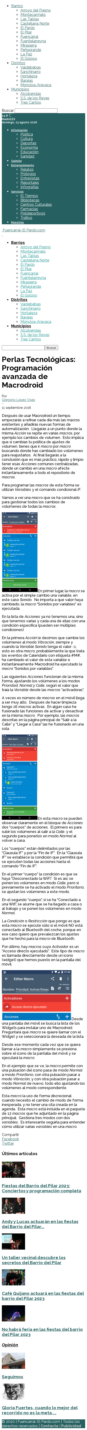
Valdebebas (30, 67)
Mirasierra (28, 45)
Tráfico (26, 218)
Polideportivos (32, 213)
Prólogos (28, 174)
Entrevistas (29, 178)
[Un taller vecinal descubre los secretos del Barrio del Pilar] (13, 1248)
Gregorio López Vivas (18, 400)
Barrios (17, 6)
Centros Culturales (36, 204)
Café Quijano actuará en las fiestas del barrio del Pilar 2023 (43, 1296)
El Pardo (27, 28)
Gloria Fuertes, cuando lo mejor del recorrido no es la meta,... (40, 1410)
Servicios (17, 191)
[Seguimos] (13, 1367)
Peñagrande (30, 50)
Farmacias (29, 209)
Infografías (29, 187)
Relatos (27, 169)
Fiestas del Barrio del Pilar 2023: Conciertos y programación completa (41, 1188)
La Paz (26, 54)
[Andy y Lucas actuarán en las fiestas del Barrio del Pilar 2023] (13, 1212)
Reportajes (29, 182)
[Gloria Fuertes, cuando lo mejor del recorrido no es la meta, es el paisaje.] (13, 1398)
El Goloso (28, 58)
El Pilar (26, 32)
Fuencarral (29, 36)
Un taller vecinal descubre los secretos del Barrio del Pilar (34, 1260)
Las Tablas (29, 19)
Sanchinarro (30, 72)
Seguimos (12, 1376)
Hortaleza (28, 76)
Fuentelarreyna (33, 41)
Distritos (18, 63)
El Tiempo (29, 196)
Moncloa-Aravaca (35, 85)
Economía (29, 147)
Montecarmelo (33, 14)
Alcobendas (30, 93)
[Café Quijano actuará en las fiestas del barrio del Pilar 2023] (13, 1284)
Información (19, 130)
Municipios (20, 89)
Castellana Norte (34, 23)
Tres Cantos (30, 102)
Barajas (26, 80)
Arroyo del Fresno (35, 10)
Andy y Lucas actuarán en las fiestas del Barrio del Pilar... (40, 1224)
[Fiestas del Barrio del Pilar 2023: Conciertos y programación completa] (13, 1176)
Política (26, 134)
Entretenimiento (22, 165)
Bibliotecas (29, 200)
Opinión (16, 161)
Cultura (26, 139)
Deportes (28, 143)
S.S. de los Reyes (34, 98)
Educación (29, 152)
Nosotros (17, 222)
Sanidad (27, 156)
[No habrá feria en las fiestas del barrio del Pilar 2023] (13, 1320)
